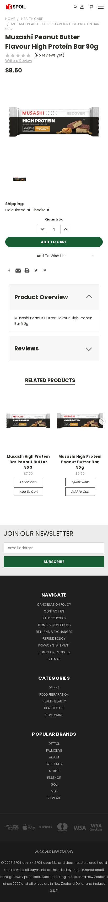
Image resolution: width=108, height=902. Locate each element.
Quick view (28, 482)
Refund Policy (54, 638)
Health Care (54, 708)
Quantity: (54, 219)
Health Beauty (54, 701)
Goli (54, 784)
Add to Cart (28, 491)
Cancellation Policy (54, 604)
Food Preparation (54, 694)
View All (54, 798)
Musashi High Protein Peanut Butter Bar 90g (80, 462)
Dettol (54, 743)
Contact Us (54, 611)
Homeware (54, 715)
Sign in (43, 652)
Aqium (54, 757)
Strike (54, 771)
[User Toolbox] (82, 6)
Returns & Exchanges (54, 631)
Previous (6, 421)
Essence (54, 777)
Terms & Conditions (54, 625)
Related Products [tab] (50, 380)
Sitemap (54, 659)
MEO (54, 791)
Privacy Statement (54, 645)
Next (102, 421)
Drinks (54, 687)
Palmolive (54, 750)
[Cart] (91, 6)
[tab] (54, 297)
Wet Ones (54, 764)
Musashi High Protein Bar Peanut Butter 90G (28, 462)
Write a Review (18, 60)
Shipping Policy (54, 618)
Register (63, 652)
